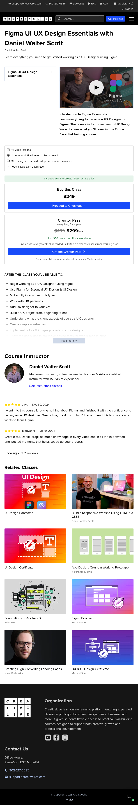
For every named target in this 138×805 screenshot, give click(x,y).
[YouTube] (48, 737)
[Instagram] (65, 737)
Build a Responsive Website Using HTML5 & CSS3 (103, 515)
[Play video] (97, 87)
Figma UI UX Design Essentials (22, 74)
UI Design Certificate (18, 567)
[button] (129, 796)
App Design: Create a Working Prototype (100, 567)
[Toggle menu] (131, 19)
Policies (69, 799)
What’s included (94, 259)
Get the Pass (115, 19)
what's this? (87, 178)
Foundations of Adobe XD (22, 618)
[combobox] (80, 19)
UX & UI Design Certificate (90, 669)
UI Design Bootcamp (18, 513)
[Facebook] (56, 737)
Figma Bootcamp (83, 618)
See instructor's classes (45, 385)
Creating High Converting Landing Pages (33, 669)
